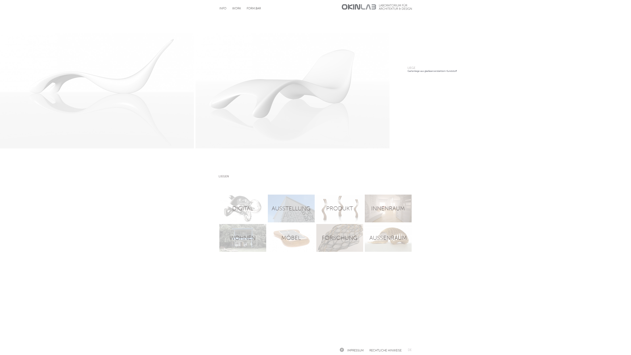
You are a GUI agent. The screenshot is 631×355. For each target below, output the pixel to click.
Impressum (355, 350)
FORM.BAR (254, 8)
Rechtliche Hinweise (385, 350)
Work (236, 8)
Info (222, 8)
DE (410, 349)
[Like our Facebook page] (342, 350)
